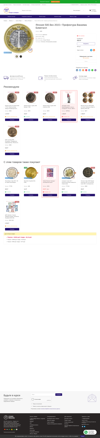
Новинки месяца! (11, 16)
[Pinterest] (86, 70)
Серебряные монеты (34, 424)
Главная (5, 20)
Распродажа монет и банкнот (53, 418)
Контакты (44, 4)
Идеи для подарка (51, 420)
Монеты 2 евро (73, 16)
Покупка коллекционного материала (54, 423)
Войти (89, 4)
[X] (80, 70)
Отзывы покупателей (35, 4)
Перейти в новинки (55, 1)
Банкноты (32, 428)
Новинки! (31, 421)
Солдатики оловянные (27, 16)
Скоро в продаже (50, 422)
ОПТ (89, 16)
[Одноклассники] (83, 70)
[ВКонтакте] (77, 70)
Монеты (10, 20)
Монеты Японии (28, 20)
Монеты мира (42, 16)
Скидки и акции (67, 420)
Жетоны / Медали (33, 433)
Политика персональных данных (9, 432)
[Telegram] (89, 70)
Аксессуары (32, 430)
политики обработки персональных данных (50, 408)
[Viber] (95, 70)
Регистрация (93, 4)
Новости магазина (17, 4)
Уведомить (86, 43)
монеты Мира (18, 20)
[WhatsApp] (92, 70)
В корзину (12, 119)
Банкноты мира (57, 16)
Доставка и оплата (7, 4)
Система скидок (26, 4)
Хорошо (82, 436)
